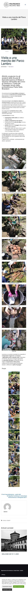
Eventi (7, 51)
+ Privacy (3, 574)
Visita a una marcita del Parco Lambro (12, 60)
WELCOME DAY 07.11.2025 (10, 554)
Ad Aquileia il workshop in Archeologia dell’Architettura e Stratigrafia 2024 (17, 496)
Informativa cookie (7, 589)
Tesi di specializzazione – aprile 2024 (11, 494)
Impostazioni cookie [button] (7, 586)
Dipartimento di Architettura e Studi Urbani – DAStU (12, 570)
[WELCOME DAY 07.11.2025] (14, 541)
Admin (11, 66)
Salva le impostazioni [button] (18, 586)
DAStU (4, 520)
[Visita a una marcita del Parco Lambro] (14, 41)
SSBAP (8, 520)
